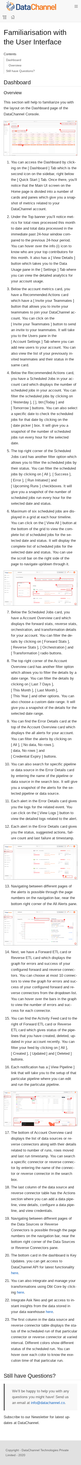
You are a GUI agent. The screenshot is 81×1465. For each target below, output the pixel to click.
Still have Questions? (20, 71)
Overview (15, 65)
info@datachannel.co (48, 1403)
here (14, 1273)
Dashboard (13, 60)
